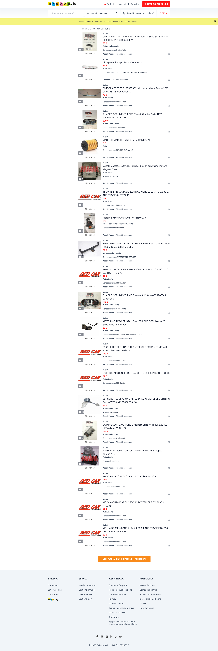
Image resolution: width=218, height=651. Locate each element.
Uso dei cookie (116, 603)
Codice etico (54, 594)
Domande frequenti (118, 585)
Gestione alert (85, 599)
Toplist (143, 603)
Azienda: (111, 176)
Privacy (112, 599)
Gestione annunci (87, 590)
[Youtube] (120, 636)
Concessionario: (114, 50)
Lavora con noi (55, 590)
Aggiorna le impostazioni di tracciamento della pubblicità (123, 622)
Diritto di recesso (117, 612)
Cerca (163, 13)
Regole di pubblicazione (120, 590)
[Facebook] (97, 636)
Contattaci (114, 617)
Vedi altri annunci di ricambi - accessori (124, 559)
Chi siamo (53, 585)
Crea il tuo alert (86, 594)
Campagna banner (148, 590)
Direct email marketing (150, 599)
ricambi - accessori (129, 21)
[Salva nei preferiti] (169, 54)
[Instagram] (102, 636)
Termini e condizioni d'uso (121, 608)
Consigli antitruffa (117, 594)
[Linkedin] (111, 636)
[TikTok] (116, 636)
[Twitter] (106, 636)
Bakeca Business (147, 585)
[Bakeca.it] (71, 4)
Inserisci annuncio (87, 585)
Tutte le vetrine (147, 608)
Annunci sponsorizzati (150, 594)
